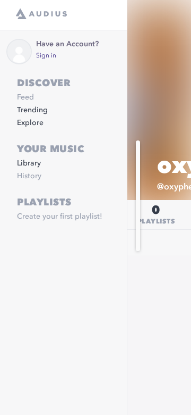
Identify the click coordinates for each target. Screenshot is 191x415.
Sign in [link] (46, 56)
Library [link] (29, 163)
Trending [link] (32, 110)
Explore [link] (30, 123)
